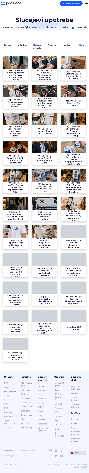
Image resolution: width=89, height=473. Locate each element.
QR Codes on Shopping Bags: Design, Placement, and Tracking (73, 131)
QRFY (57, 412)
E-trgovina (25, 398)
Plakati (41, 403)
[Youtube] (50, 450)
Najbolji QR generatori (59, 384)
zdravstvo (25, 411)
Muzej (23, 419)
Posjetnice (42, 390)
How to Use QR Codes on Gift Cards (73, 103)
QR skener (75, 393)
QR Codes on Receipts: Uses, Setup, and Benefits (15, 103)
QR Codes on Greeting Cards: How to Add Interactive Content (15, 131)
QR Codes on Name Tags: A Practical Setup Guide (44, 159)
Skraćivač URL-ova (75, 405)
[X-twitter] (56, 456)
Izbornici (41, 386)
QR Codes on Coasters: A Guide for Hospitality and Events (15, 159)
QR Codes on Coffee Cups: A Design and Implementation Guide (15, 187)
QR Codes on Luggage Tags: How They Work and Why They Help (44, 103)
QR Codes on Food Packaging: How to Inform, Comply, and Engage (74, 215)
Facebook (8, 416)
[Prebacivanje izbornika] (86, 3)
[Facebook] (61, 456)
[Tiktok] (61, 450)
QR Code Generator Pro (59, 397)
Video (6, 395)
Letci (40, 394)
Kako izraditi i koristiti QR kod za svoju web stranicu (73, 272)
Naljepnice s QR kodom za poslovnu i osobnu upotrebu (15, 356)
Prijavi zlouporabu (10, 456)
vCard (7, 387)
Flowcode (59, 408)
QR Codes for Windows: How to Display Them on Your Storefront (15, 215)
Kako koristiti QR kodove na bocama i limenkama (74, 243)
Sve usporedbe (59, 434)
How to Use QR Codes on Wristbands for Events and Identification (44, 75)
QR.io (57, 429)
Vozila (40, 411)
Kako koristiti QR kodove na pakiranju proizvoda (15, 328)
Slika (6, 404)
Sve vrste (8, 427)
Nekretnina (26, 402)
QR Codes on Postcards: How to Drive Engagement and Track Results (73, 159)
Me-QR (58, 425)
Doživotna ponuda (75, 440)
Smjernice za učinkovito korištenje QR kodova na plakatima (15, 272)
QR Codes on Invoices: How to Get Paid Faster (44, 131)
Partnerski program (75, 433)
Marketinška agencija (26, 384)
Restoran (25, 394)
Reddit (57, 390)
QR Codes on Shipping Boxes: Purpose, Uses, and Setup (73, 75)
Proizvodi (42, 399)
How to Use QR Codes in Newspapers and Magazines (73, 300)
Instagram (8, 412)
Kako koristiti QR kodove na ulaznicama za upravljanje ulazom (15, 300)
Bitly (56, 420)
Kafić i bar (25, 390)
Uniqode (58, 404)
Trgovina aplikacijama (9, 421)
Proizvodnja (26, 423)
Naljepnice (42, 424)
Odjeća (41, 407)
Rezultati (75, 419)
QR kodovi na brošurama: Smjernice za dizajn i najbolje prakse (44, 328)
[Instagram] (56, 450)
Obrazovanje (26, 415)
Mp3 (6, 408)
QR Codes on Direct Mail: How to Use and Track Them (44, 187)
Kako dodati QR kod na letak (73, 328)
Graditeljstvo (26, 406)
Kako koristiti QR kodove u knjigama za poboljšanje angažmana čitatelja (44, 244)
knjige (40, 415)
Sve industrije (27, 427)
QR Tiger (58, 416)
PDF (6, 383)
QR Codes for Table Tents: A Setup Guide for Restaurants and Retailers (73, 187)
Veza (6, 400)
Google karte (10, 391)
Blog (73, 427)
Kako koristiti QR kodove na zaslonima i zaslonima (44, 272)
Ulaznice (41, 419)
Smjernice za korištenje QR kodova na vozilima (44, 215)
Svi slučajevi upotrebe (43, 429)
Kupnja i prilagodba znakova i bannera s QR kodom (44, 300)
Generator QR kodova (76, 387)
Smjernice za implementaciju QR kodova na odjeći (15, 243)
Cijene (74, 423)
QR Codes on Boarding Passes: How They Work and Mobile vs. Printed (15, 75)
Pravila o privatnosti (27, 450)
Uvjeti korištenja (9, 450)
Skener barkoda (75, 398)
